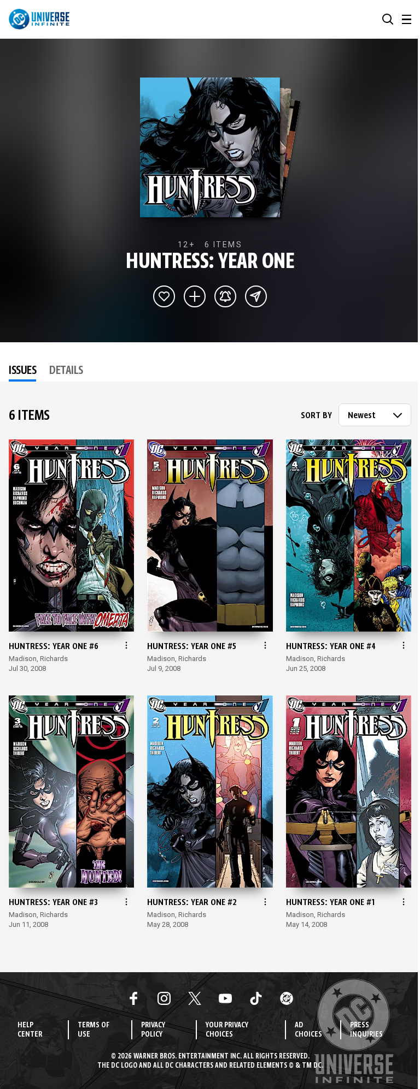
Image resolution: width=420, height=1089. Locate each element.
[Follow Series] (225, 296)
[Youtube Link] (225, 998)
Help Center (30, 1030)
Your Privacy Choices (227, 1030)
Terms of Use (93, 1030)
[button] (387, 19)
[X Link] (194, 998)
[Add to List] (195, 296)
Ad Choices (308, 1030)
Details (66, 371)
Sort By (316, 415)
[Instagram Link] (164, 998)
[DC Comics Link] (286, 998)
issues (22, 371)
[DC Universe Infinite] (39, 19)
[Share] (256, 296)
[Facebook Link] (133, 998)
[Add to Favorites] (164, 296)
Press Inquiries (366, 1030)
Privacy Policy (153, 1030)
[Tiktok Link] (255, 998)
